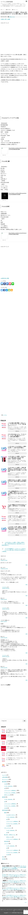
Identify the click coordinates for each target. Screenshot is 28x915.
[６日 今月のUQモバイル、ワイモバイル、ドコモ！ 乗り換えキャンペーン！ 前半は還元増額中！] (4, 437)
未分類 (3, 859)
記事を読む (17, 431)
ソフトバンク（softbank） (10, 790)
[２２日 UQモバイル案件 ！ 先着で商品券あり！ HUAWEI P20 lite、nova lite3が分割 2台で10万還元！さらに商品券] (4, 470)
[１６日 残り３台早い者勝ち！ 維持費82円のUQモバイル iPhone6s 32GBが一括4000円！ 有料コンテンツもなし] (4, 529)
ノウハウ (6, 843)
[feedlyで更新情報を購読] (9, 290)
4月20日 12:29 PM (5, 588)
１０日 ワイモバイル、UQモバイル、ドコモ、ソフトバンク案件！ (17, 516)
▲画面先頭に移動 (5, 278)
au (4, 788)
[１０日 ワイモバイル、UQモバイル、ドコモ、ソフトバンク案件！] (4, 518)
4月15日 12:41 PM (5, 656)
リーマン (5, 415)
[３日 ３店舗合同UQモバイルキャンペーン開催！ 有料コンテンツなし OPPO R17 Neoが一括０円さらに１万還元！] (4, 494)
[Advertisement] (14, 38)
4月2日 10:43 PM (4, 637)
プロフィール (2, 909)
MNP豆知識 (5, 810)
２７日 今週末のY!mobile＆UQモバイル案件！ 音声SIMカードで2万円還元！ (17, 506)
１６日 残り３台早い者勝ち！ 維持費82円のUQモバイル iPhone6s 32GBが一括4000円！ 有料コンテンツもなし (17, 528)
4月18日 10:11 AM (4, 568)
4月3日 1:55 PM (4, 621)
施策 (5, 812)
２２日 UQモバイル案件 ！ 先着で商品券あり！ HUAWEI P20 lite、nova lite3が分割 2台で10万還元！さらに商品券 (17, 469)
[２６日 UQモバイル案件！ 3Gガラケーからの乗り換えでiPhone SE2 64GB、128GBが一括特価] (4, 459)
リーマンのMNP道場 (7, 1)
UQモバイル (12, 16)
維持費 (3, 797)
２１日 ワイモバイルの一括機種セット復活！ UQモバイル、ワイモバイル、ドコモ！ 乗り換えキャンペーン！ (16, 731)
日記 (3, 856)
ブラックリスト (7, 828)
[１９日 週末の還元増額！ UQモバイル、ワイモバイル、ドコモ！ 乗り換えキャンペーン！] (4, 426)
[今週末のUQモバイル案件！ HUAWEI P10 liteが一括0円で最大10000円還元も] (4, 482)
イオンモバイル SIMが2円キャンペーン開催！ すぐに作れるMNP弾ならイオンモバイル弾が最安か (14, 867)
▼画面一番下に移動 (5, 19)
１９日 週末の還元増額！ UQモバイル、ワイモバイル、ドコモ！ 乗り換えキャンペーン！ (17, 424)
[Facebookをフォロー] (4, 290)
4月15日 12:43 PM (5, 609)
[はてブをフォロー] (7, 290)
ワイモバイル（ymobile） (10, 792)
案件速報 (4, 781)
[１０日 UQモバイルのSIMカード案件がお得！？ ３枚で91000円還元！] (4, 449)
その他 (5, 783)
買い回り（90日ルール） (10, 834)
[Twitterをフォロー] (2, 290)
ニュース (4, 775)
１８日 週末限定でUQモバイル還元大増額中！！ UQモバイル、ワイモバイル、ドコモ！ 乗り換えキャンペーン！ (16, 754)
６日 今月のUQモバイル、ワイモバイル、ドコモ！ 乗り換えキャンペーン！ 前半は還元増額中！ (17, 435)
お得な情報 (4, 777)
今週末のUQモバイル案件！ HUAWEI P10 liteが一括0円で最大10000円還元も (17, 481)
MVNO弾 (6, 841)
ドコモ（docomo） (8, 786)
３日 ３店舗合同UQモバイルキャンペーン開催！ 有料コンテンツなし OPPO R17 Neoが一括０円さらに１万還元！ (17, 493)
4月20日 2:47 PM (4, 560)
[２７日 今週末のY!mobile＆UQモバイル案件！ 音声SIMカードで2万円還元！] (4, 507)
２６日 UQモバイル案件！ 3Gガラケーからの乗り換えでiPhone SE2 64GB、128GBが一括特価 (17, 457)
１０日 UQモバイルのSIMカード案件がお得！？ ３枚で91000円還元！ (17, 447)
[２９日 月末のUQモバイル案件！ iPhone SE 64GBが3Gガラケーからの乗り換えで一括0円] (7, 283)
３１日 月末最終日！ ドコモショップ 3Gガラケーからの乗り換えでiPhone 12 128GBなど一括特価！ (14, 550)
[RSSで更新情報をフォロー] (12, 290)
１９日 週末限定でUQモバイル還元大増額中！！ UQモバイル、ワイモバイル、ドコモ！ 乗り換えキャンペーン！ (16, 742)
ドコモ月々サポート (11, 814)
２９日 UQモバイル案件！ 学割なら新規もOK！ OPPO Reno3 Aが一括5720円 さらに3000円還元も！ (13, 544)
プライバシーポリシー (17, 909)
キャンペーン (5, 779)
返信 (26, 564)
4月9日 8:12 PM (4, 599)
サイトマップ (9, 909)
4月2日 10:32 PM (4, 667)
